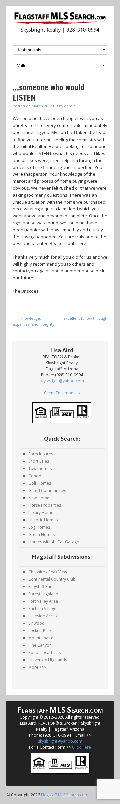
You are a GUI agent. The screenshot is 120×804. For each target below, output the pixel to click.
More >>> (37, 667)
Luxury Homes (41, 512)
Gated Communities (47, 490)
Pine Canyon (40, 645)
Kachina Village (42, 608)
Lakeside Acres (42, 616)
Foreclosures (40, 454)
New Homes (39, 498)
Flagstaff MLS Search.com (64, 795)
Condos (35, 476)
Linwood (36, 623)
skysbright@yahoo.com (60, 741)
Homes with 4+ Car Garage (53, 542)
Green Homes (41, 534)
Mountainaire (40, 638)
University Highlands (47, 660)
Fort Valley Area (43, 601)
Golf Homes (39, 483)
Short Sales (38, 461)
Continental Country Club (52, 579)
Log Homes (39, 527)
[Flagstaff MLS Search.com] (60, 22)
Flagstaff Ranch (42, 586)
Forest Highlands (44, 594)
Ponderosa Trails (44, 652)
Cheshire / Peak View (47, 572)
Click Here (81, 747)
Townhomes (40, 468)
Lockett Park (39, 630)
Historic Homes (43, 520)
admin (70, 105)
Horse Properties (44, 505)
